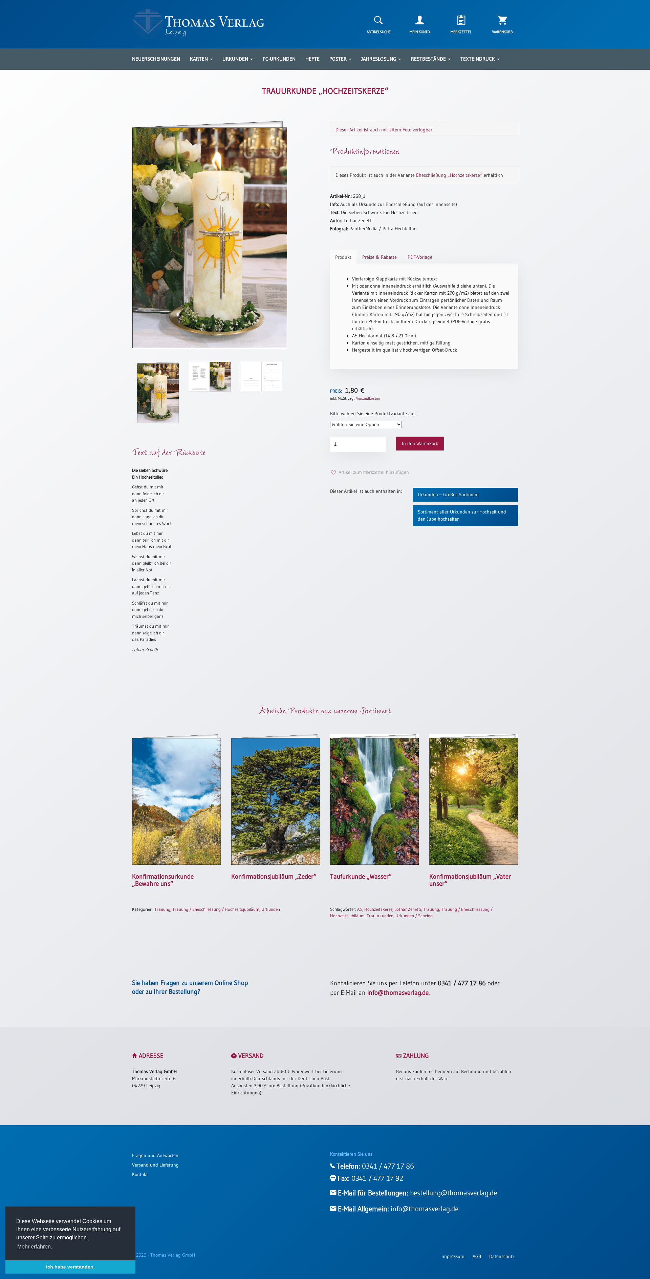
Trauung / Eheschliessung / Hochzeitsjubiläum (215, 909)
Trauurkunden (380, 915)
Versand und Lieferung (155, 1165)
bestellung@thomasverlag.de (453, 1193)
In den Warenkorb (420, 443)
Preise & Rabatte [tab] (379, 257)
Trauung (162, 909)
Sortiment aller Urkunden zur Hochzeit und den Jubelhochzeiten (462, 515)
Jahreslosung (379, 59)
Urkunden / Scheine (413, 915)
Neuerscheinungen (156, 59)
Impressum (452, 1256)
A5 (359, 909)
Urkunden (236, 59)
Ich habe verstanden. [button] (70, 1267)
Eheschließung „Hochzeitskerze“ (449, 175)
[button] (369, 472)
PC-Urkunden (279, 59)
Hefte (312, 59)
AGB (477, 1256)
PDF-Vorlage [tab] (420, 257)
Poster (338, 59)
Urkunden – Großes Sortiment (448, 494)
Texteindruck (478, 59)
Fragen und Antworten (155, 1155)
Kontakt (140, 1174)
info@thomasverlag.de (398, 993)
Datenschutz (502, 1256)
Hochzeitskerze (378, 909)
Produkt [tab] (343, 257)
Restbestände (429, 59)
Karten (199, 59)
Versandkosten (368, 398)
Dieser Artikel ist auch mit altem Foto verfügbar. (384, 130)
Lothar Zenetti (407, 909)
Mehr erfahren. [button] (34, 1247)
